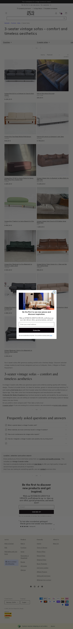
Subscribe (36, 330)
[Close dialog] (54, 292)
